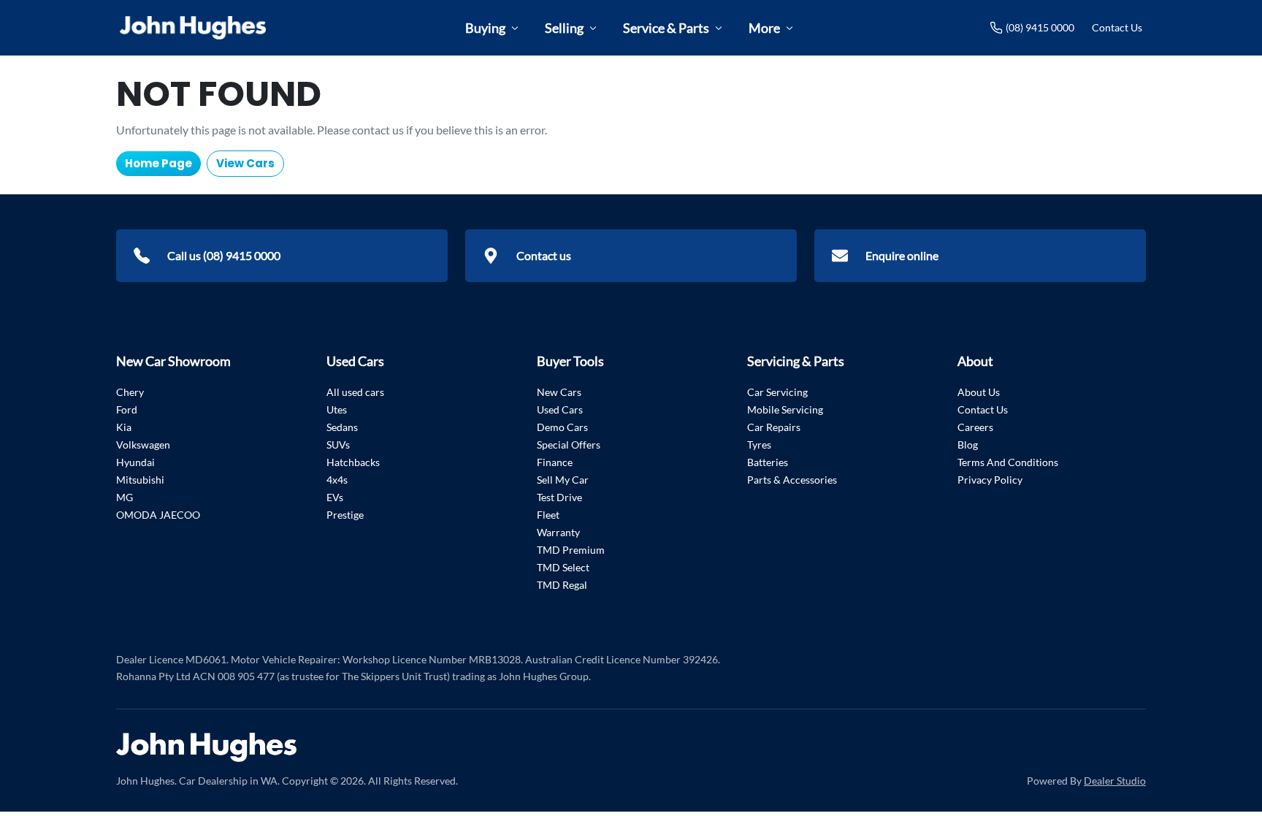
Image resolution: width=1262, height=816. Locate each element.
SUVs (338, 444)
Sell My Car (563, 479)
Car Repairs (773, 427)
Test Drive (559, 497)
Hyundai (135, 462)
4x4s (337, 479)
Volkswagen (143, 444)
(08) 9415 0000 (1040, 27)
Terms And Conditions (1007, 462)
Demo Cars (562, 427)
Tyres (759, 444)
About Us (978, 392)
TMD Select (563, 567)
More (764, 28)
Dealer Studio (1115, 780)
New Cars (559, 392)
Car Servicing (777, 392)
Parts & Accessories (792, 479)
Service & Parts (666, 28)
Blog (967, 444)
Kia (123, 427)
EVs (334, 497)
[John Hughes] (193, 28)
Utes (336, 409)
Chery (130, 392)
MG (124, 497)
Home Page (158, 163)
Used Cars (560, 409)
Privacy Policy (989, 479)
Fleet (548, 514)
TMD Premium (571, 550)
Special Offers (568, 444)
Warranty (558, 532)
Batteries (767, 462)
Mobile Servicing (785, 409)
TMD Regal (562, 585)
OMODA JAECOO (158, 514)
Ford (126, 409)
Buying (485, 28)
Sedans (342, 427)
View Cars (245, 163)
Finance (555, 462)
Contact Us (1117, 27)
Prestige (345, 514)
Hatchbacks (353, 462)
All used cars (355, 392)
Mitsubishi (140, 479)
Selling (564, 28)
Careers (975, 427)
